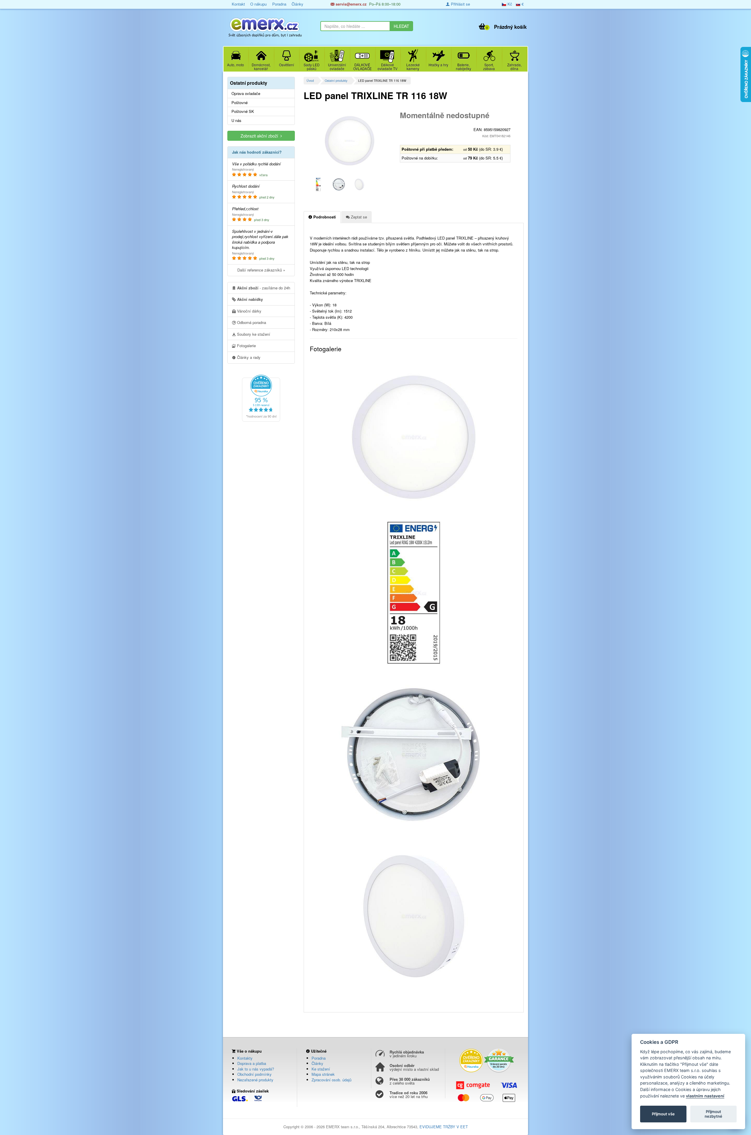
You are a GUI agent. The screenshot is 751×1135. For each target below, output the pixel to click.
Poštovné (239, 102)
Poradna (279, 4)
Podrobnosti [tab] (324, 217)
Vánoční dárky (248, 311)
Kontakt (238, 4)
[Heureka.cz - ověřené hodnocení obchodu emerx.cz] (261, 398)
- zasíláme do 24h (263, 288)
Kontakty (245, 1058)
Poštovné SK (242, 111)
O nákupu (258, 4)
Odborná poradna (251, 322)
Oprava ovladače (245, 93)
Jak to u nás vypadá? (255, 1069)
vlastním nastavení (705, 1095)
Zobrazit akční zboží (260, 136)
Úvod (310, 80)
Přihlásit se (460, 4)
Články (297, 4)
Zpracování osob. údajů (331, 1080)
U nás (236, 120)
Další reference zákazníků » (261, 270)
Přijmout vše (663, 1114)
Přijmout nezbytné (713, 1114)
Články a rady (248, 357)
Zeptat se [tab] (358, 217)
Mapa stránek (323, 1074)
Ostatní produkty (336, 80)
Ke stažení (321, 1069)
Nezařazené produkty (255, 1080)
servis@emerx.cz (350, 4)
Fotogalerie (246, 345)
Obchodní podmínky (254, 1074)
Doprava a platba (251, 1063)
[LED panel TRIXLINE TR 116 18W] (349, 141)
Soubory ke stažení (253, 334)
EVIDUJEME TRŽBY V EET (444, 1126)
